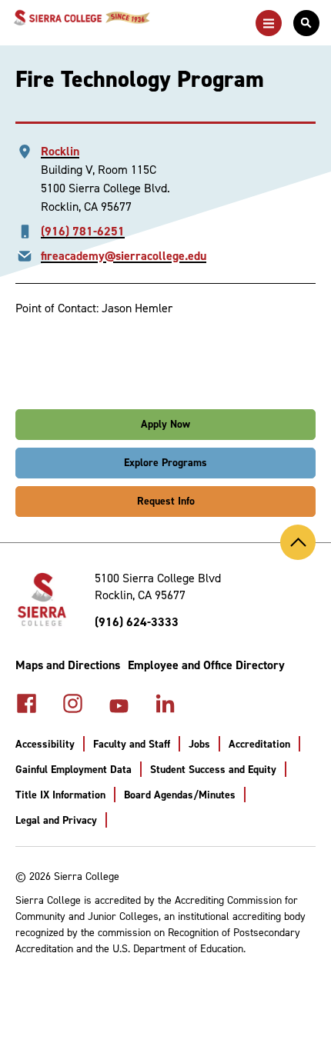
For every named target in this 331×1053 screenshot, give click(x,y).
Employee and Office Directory (206, 665)
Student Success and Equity (213, 769)
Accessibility (45, 744)
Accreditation (259, 744)
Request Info (166, 501)
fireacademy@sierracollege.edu (123, 256)
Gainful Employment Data (73, 769)
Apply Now (165, 424)
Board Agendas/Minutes (180, 795)
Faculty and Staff (131, 744)
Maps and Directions (67, 665)
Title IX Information (60, 795)
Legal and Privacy (56, 820)
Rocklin (60, 151)
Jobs (199, 744)
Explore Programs (165, 462)
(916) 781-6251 (83, 231)
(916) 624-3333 (137, 622)
